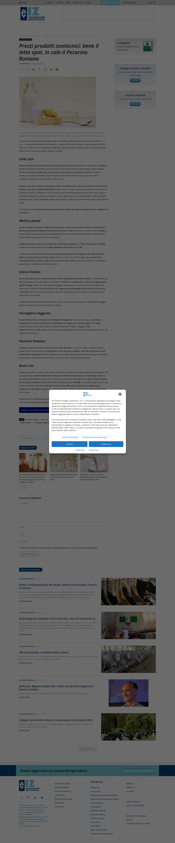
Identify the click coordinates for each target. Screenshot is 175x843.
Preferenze (106, 444)
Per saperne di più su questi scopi (94, 437)
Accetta (69, 444)
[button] (120, 394)
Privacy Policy (94, 450)
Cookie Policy (80, 450)
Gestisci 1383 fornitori (70, 437)
